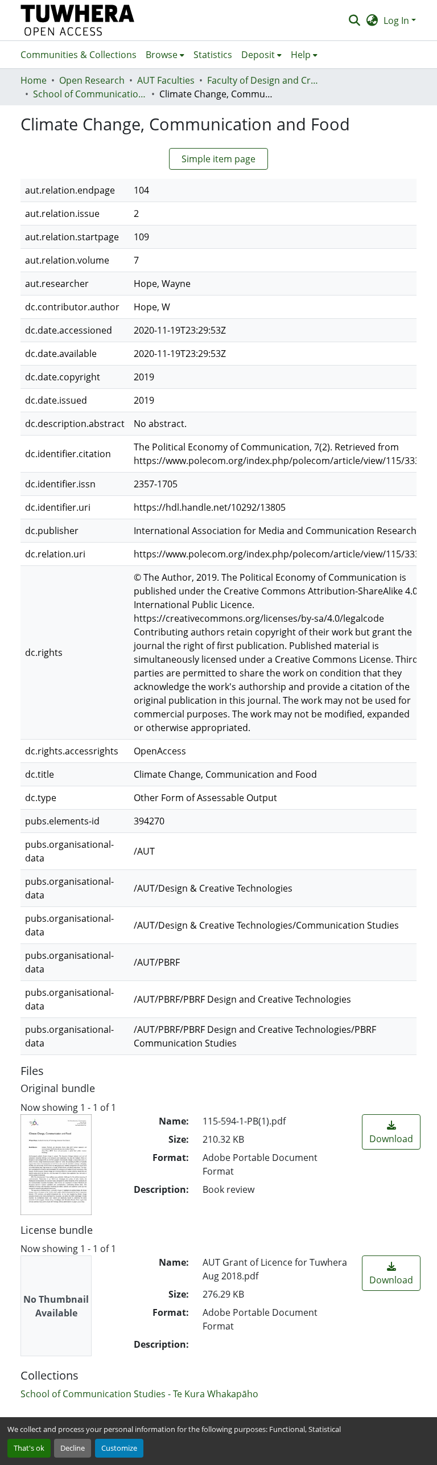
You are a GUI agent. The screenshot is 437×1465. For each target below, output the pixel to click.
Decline (72, 1448)
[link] (391, 1132)
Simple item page (218, 159)
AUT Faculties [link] (166, 80)
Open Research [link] (92, 80)
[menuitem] (165, 54)
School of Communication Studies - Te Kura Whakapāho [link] (90, 94)
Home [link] (33, 80)
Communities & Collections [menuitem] (78, 54)
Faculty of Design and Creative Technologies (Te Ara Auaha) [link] (264, 80)
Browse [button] (162, 54)
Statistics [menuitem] (212, 54)
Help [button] (301, 54)
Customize (119, 1448)
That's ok (29, 1448)
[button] (77, 20)
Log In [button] (397, 20)
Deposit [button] (258, 54)
